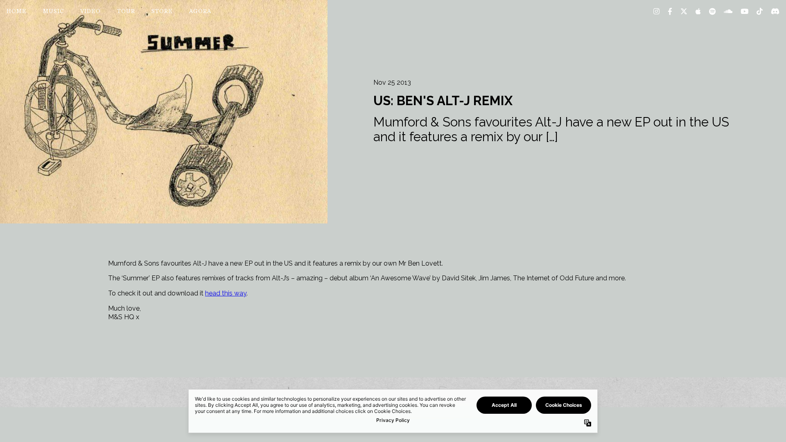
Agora (200, 12)
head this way (225, 293)
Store (162, 12)
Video (90, 12)
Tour (126, 12)
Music (53, 12)
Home (17, 12)
